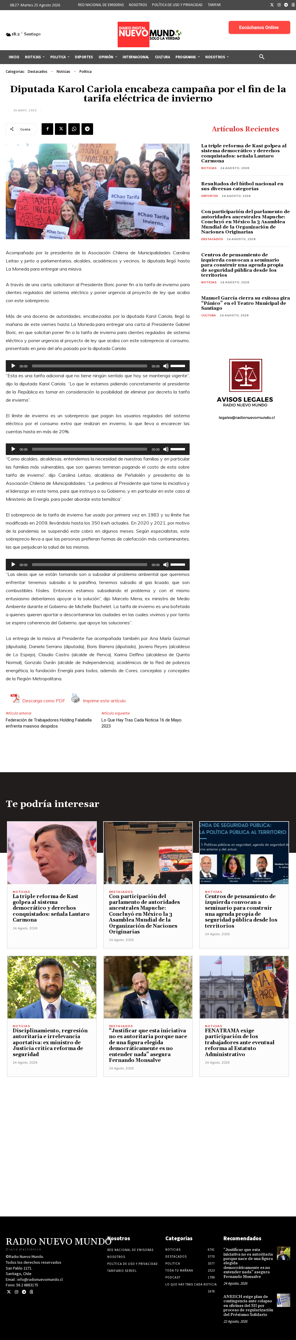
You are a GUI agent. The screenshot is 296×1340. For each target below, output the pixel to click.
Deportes (209, 196)
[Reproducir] (13, 366)
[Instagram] (279, 5)
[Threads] (31, 1292)
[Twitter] (272, 5)
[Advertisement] (148, 1117)
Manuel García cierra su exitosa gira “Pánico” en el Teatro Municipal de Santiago (245, 303)
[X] (60, 129)
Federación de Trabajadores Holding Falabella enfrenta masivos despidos (49, 723)
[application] (98, 366)
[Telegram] (286, 5)
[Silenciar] (166, 366)
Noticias (63, 71)
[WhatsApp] (74, 129)
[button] (262, 57)
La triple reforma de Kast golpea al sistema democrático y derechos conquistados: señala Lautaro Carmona (243, 153)
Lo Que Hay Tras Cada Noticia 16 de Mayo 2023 (141, 723)
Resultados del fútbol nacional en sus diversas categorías (242, 186)
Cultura (208, 315)
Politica (85, 71)
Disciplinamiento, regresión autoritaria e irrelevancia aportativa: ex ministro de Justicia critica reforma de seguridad (50, 1043)
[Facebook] (47, 129)
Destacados (37, 71)
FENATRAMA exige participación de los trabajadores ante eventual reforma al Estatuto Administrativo (240, 1043)
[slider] (179, 365)
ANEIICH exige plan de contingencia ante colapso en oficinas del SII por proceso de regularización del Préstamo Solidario (248, 1305)
